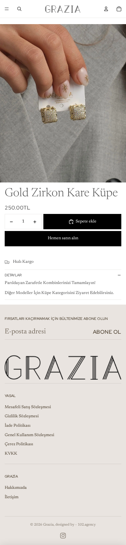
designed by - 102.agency (75, 524)
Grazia (48, 524)
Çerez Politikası (19, 444)
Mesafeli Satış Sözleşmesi (28, 407)
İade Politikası (17, 426)
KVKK (11, 454)
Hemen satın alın (63, 238)
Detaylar (13, 275)
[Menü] (6, 9)
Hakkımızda (16, 488)
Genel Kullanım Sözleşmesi (29, 435)
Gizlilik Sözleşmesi (22, 416)
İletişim (11, 497)
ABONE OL (107, 331)
